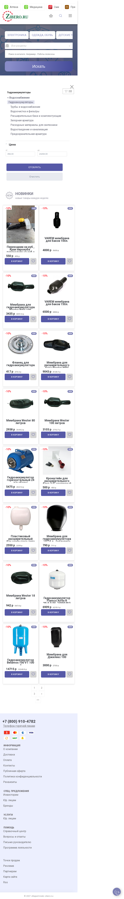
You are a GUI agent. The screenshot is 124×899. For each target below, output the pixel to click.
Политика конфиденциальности (22, 776)
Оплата (7, 760)
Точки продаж (11, 860)
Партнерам (9, 871)
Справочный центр (14, 831)
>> (38, 700)
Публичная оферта (14, 771)
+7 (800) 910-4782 (19, 721)
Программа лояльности (17, 847)
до (38, 150)
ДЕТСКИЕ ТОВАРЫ (70, 35)
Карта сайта (10, 876)
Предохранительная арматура (28, 133)
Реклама (8, 865)
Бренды (8, 805)
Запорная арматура (21, 120)
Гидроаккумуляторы (21, 102)
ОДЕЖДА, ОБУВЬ (42, 35)
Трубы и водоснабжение (25, 106)
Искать (38, 66)
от (6, 150)
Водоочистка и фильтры (24, 111)
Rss (5, 882)
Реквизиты (10, 782)
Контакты (9, 765)
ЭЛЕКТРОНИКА (16, 35)
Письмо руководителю (17, 842)
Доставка (9, 754)
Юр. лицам (9, 800)
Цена (12, 144)
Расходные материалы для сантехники (33, 124)
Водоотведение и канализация (29, 129)
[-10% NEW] (57, 273)
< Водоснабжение (18, 97)
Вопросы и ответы (14, 836)
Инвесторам (10, 794)
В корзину (17, 261)
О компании (10, 749)
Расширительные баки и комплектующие (35, 115)
